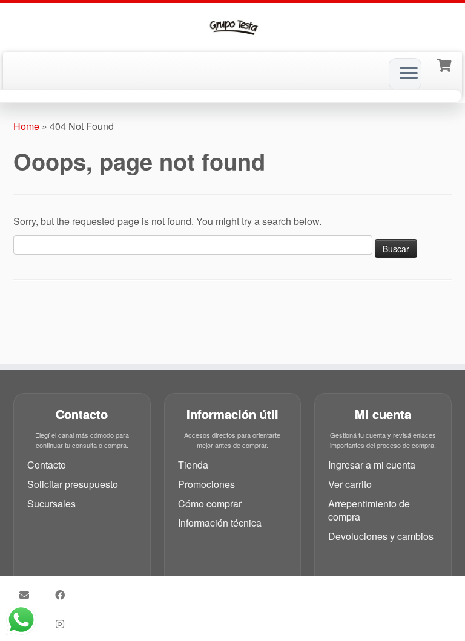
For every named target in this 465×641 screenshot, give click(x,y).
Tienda (193, 465)
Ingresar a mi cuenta (371, 465)
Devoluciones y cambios (381, 536)
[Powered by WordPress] (284, 588)
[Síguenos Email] (28, 595)
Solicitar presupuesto (72, 484)
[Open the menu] (409, 74)
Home (26, 126)
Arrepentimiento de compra (369, 510)
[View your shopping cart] (445, 64)
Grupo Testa (218, 590)
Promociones (206, 484)
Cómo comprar (210, 503)
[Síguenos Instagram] (64, 624)
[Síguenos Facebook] (64, 595)
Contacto (46, 465)
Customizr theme (257, 604)
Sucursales (51, 503)
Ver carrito (350, 484)
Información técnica (220, 523)
